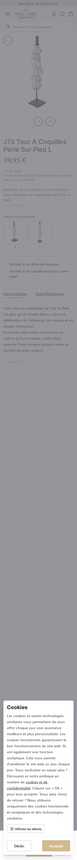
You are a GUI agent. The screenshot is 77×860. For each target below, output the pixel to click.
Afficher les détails (28, 829)
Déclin (19, 845)
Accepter (56, 845)
